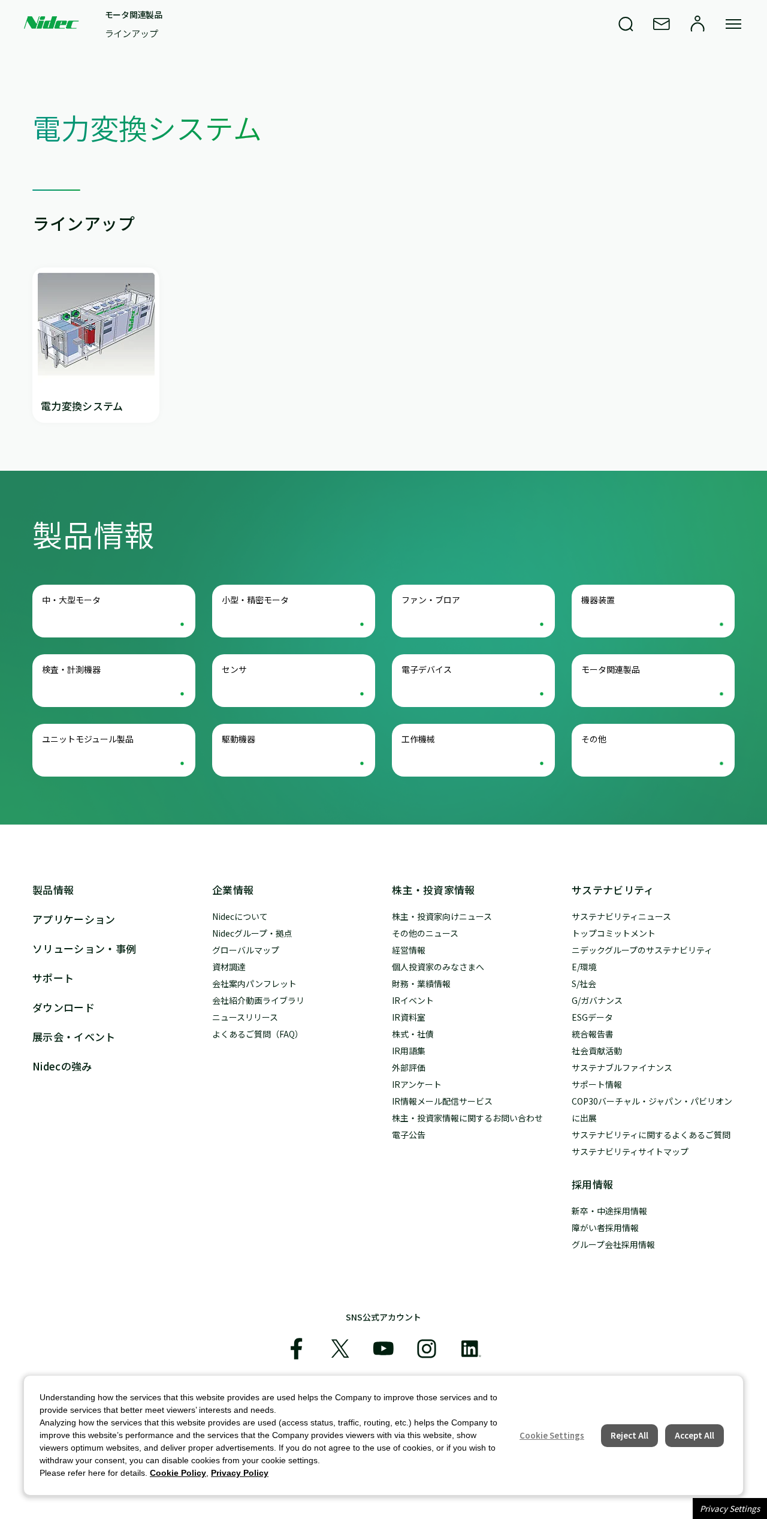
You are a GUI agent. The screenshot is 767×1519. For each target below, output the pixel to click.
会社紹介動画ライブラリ (258, 1000)
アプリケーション (74, 919)
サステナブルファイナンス (622, 1067)
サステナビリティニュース (621, 916)
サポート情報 (597, 1084)
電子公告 (408, 1135)
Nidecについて (240, 916)
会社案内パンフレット (254, 983)
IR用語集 (408, 1051)
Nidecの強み (62, 1066)
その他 (593, 739)
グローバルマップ (245, 950)
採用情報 (592, 1184)
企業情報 (232, 890)
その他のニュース (425, 933)
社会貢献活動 (597, 1051)
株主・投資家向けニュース (442, 916)
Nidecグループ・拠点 (252, 933)
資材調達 (229, 967)
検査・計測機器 (71, 669)
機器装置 (598, 600)
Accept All (694, 1435)
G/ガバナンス (597, 1000)
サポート (53, 978)
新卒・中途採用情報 (609, 1211)
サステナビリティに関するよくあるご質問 (651, 1135)
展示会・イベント (74, 1036)
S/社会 (584, 983)
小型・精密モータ (255, 600)
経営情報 (408, 950)
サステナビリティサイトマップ (630, 1151)
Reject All (629, 1435)
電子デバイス (426, 669)
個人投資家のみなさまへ (438, 967)
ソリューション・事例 (84, 948)
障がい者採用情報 (605, 1228)
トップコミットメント (614, 933)
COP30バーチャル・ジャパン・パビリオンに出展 (652, 1109)
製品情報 (53, 890)
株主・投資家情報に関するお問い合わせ (467, 1118)
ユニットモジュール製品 (88, 739)
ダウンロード (63, 1007)
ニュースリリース (245, 1017)
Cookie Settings (552, 1435)
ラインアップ (131, 34)
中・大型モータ (71, 600)
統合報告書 (593, 1034)
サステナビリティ (613, 890)
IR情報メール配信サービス (442, 1101)
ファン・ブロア (430, 600)
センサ (234, 669)
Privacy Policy (239, 1473)
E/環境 (584, 967)
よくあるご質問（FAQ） (257, 1034)
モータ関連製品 (133, 14)
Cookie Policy (178, 1473)
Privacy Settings (730, 1508)
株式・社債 (413, 1034)
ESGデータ (592, 1017)
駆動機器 (238, 739)
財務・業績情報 (421, 983)
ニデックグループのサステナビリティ (642, 950)
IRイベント (413, 1000)
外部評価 (408, 1067)
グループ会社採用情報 (613, 1244)
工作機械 (418, 739)
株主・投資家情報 (433, 890)
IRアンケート (417, 1084)
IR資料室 (408, 1017)
